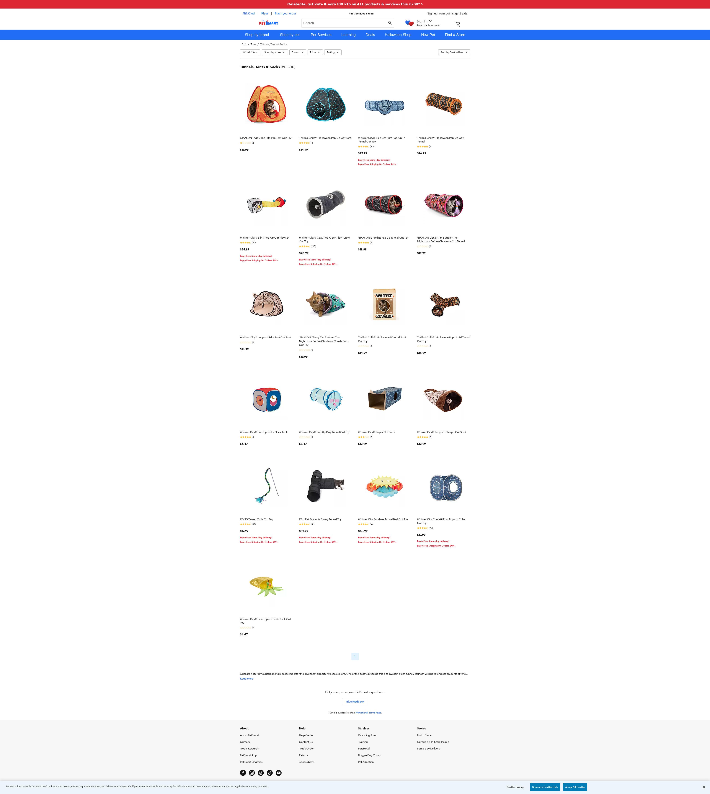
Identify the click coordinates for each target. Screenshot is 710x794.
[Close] (704, 787)
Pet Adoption (366, 762)
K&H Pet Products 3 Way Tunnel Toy (320, 519)
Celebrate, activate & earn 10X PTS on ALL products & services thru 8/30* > (355, 4)
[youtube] (279, 773)
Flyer (264, 13)
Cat (244, 44)
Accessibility (306, 762)
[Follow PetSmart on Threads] (261, 773)
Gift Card (249, 13)
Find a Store (424, 735)
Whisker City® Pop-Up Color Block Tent (263, 432)
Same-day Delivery (428, 748)
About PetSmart (249, 735)
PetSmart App (248, 755)
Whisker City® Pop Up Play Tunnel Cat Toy (324, 432)
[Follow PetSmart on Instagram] (252, 773)
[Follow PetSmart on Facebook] (243, 773)
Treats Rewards (249, 748)
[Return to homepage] (268, 22)
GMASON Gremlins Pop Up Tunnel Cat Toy (383, 237)
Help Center (306, 735)
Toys (253, 44)
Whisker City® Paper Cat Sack (376, 432)
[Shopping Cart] (463, 24)
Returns (303, 755)
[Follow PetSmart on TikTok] (270, 773)
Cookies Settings (515, 787)
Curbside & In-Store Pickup (433, 742)
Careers (245, 742)
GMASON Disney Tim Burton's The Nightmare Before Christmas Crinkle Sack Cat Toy (324, 341)
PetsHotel (364, 748)
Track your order (285, 13)
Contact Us (306, 742)
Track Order (306, 748)
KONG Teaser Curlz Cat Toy (256, 519)
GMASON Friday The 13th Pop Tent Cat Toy (265, 138)
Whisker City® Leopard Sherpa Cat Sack (441, 432)
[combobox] (347, 22)
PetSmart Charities (251, 762)
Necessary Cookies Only (545, 787)
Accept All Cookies (575, 787)
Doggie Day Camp (369, 755)
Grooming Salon (367, 735)
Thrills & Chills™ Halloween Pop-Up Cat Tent (325, 138)
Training (363, 742)
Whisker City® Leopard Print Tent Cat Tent (265, 337)
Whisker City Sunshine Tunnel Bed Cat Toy (383, 519)
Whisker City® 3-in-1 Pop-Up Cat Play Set (264, 237)
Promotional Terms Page (368, 712)
